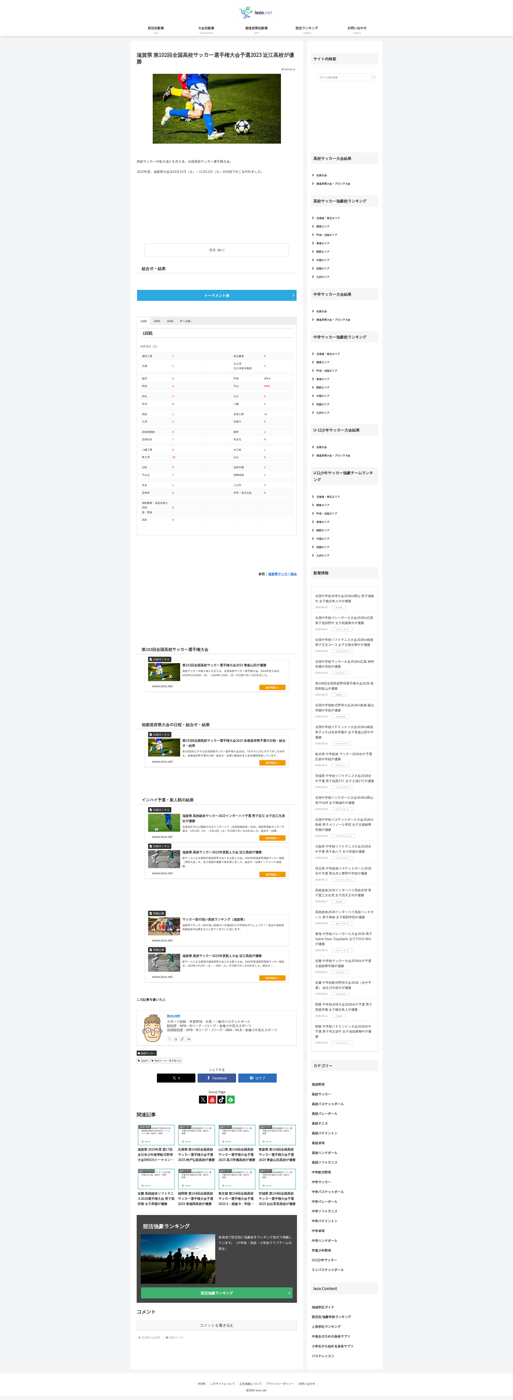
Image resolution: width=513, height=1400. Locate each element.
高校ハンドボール (324, 1152)
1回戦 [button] (143, 321)
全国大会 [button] (321, 175)
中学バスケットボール (328, 1191)
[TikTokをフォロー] (182, 1038)
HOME (202, 1384)
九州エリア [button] (322, 277)
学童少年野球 (321, 1250)
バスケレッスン (323, 1355)
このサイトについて (222, 1384)
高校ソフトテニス (324, 1162)
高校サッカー (148, 1053)
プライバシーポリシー (280, 1384)
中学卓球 (318, 1230)
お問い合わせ (306, 1384)
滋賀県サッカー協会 (282, 573)
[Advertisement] (176, 207)
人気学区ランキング (326, 1326)
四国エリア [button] (322, 268)
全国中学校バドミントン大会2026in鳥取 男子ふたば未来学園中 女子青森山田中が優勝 (344, 731)
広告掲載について (250, 1384)
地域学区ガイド (323, 1307)
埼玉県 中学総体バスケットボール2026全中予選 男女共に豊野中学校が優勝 (343, 871)
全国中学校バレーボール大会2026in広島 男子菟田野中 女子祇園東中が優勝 (344, 620)
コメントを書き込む (217, 1325)
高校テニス (320, 1123)
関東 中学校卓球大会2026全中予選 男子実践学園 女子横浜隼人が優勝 (343, 1007)
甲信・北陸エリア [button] (326, 235)
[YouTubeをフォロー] (176, 1038)
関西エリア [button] (322, 251)
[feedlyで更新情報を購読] (188, 1038)
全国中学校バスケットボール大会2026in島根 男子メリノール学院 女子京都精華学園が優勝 (344, 824)
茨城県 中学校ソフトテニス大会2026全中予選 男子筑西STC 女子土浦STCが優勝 (344, 778)
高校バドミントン (324, 1133)
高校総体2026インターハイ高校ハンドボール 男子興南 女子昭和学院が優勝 (344, 914)
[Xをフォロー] (169, 1038)
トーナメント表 (216, 295)
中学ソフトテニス (324, 1211)
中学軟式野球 (321, 1172)
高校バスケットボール (328, 1103)
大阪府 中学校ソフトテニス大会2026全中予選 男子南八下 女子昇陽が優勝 (343, 849)
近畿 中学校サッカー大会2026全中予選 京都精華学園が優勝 (343, 963)
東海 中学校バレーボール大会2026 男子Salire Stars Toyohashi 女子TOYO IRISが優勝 (343, 938)
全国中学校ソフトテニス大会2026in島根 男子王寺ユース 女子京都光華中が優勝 (344, 642)
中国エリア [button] (322, 260)
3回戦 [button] (170, 321)
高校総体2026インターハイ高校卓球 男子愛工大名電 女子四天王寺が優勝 (343, 893)
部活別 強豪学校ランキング (331, 1316)
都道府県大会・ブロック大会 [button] (333, 183)
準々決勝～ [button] (186, 321)
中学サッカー (321, 1181)
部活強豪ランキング (217, 1292)
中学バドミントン (324, 1220)
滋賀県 (144, 1060)
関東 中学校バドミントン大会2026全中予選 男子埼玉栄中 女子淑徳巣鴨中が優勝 (343, 1031)
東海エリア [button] (322, 243)
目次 (212, 249)
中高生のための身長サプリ (331, 1336)
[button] (374, 77)
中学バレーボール (324, 1201)
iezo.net (173, 1015)
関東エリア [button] (322, 226)
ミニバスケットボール (328, 1269)
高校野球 (318, 1084)
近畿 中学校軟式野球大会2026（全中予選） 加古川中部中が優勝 (343, 985)
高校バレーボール (324, 1113)
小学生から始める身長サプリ (332, 1346)
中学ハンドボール (324, 1240)
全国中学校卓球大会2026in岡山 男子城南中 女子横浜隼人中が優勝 (344, 598)
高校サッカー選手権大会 (168, 1060)
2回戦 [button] (156, 321)
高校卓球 (318, 1142)
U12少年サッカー (324, 1259)
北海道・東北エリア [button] (328, 218)
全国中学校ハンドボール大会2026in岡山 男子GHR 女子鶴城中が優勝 (344, 800)
